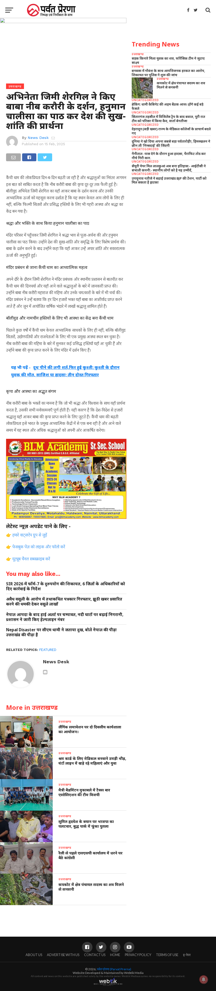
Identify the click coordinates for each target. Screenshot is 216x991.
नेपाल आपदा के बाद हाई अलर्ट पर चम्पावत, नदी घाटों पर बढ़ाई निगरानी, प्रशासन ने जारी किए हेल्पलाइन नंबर (64, 617)
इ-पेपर (187, 955)
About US (34, 955)
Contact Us (94, 955)
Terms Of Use (167, 955)
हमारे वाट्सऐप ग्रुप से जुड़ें (29, 535)
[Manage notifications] (203, 979)
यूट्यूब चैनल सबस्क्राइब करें (31, 559)
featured (47, 650)
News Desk (38, 137)
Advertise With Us (63, 955)
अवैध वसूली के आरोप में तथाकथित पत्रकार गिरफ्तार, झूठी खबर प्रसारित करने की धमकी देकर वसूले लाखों (64, 601)
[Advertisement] (171, 225)
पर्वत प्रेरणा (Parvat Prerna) (114, 969)
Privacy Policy (138, 955)
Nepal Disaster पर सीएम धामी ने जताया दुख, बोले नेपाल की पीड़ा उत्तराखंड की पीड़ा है (61, 632)
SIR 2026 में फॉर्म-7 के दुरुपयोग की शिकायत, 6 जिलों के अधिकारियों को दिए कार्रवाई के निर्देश (65, 586)
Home (115, 955)
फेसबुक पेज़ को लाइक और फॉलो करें (38, 547)
